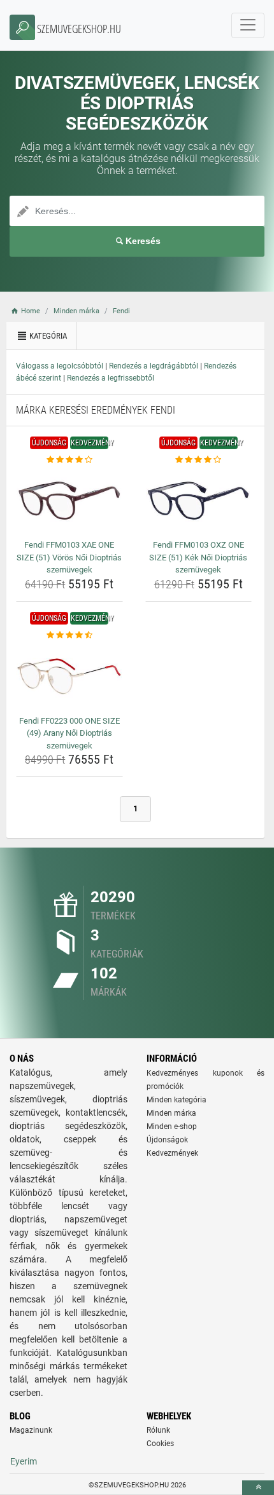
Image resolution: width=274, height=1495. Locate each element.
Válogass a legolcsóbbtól (59, 366)
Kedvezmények (172, 1153)
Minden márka (171, 1113)
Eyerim (23, 1461)
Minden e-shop (172, 1126)
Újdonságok (167, 1139)
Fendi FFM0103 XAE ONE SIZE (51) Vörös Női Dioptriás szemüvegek (69, 557)
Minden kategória (176, 1099)
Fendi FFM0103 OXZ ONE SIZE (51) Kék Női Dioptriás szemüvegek (198, 557)
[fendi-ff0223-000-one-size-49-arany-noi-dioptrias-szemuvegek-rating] (69, 635)
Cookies (160, 1443)
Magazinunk (31, 1430)
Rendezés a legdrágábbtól (153, 366)
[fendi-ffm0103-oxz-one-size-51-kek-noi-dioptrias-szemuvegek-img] (199, 501)
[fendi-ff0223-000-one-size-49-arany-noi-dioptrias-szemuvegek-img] (69, 676)
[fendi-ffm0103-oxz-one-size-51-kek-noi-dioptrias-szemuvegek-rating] (199, 460)
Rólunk (158, 1430)
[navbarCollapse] (247, 25)
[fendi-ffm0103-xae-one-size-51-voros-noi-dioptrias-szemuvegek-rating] (69, 460)
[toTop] (258, 1487)
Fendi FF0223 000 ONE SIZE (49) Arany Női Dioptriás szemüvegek (69, 733)
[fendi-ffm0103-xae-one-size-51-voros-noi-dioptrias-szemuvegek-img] (69, 501)
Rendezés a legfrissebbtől (110, 378)
